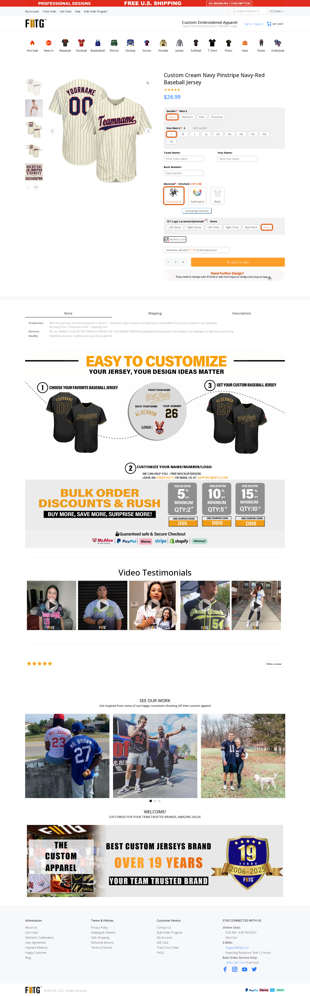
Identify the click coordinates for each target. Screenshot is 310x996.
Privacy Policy (99, 927)
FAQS (160, 953)
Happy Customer (36, 953)
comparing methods (197, 211)
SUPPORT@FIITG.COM (213, 478)
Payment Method (36, 948)
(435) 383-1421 (236, 963)
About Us (31, 927)
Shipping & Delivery (103, 933)
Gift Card (162, 943)
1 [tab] (150, 801)
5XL (253, 134)
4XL (241, 134)
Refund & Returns (102, 943)
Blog (28, 958)
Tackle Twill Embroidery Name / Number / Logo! (209, 26)
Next (148, 131)
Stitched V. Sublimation (39, 938)
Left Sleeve (175, 227)
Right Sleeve (194, 227)
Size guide (200, 128)
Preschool (217, 117)
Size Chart (31, 933)
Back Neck (251, 227)
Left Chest (213, 227)
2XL (218, 134)
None (267, 227)
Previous (52, 131)
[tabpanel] (67, 756)
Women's (187, 117)
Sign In (248, 24)
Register (258, 24)
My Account (164, 938)
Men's (172, 117)
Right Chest (232, 227)
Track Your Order (168, 948)
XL (206, 134)
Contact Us (164, 927)
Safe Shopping (100, 938)
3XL (230, 134)
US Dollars (276, 11)
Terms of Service (101, 948)
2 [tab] (155, 801)
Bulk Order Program (169, 933)
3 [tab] (159, 801)
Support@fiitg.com (237, 948)
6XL (265, 134)
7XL (171, 141)
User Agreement (35, 943)
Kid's (202, 117)
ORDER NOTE (165, 478)
